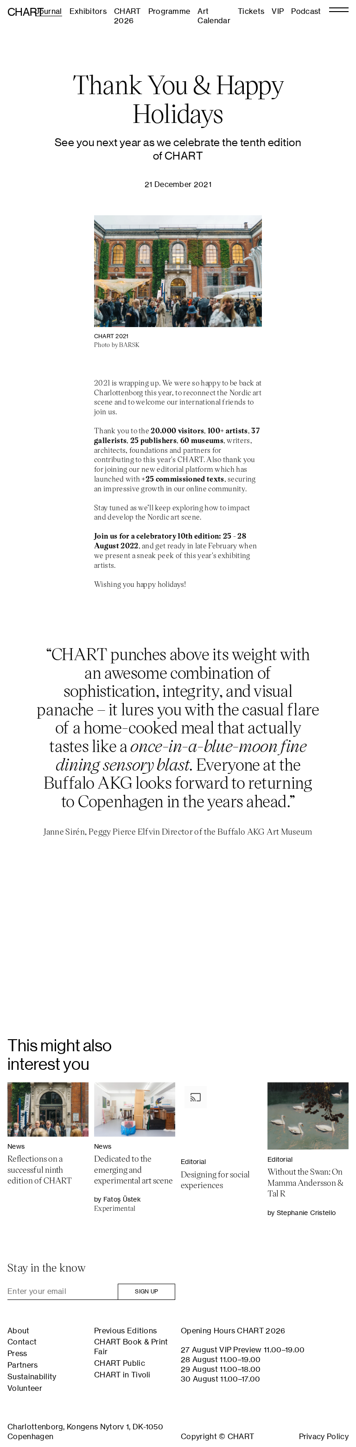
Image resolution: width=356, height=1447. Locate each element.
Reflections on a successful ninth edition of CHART (39, 1169)
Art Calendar (213, 16)
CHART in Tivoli (122, 1374)
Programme (169, 11)
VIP (278, 11)
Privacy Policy (324, 1436)
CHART (25, 12)
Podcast (306, 11)
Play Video (178, 962)
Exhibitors (88, 11)
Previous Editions (125, 1330)
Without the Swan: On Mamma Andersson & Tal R (305, 1182)
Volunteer (24, 1388)
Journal (48, 11)
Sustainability (31, 1376)
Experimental (115, 1208)
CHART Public (119, 1363)
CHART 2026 (127, 16)
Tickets (251, 11)
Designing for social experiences (215, 1179)
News (16, 1146)
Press (17, 1353)
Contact (22, 1341)
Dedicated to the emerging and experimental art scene (133, 1169)
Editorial (193, 1161)
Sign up (146, 1291)
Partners (22, 1365)
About (18, 1330)
